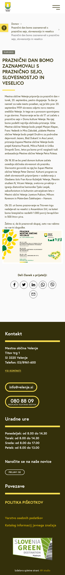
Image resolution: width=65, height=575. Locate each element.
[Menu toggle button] (56, 8)
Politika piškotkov (24, 502)
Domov (15, 23)
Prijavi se (15, 472)
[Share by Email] (33, 294)
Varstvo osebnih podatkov (24, 518)
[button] (4, 28)
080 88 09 (22, 401)
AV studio (45, 570)
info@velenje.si (21, 387)
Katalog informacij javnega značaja (30, 525)
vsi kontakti (13, 370)
